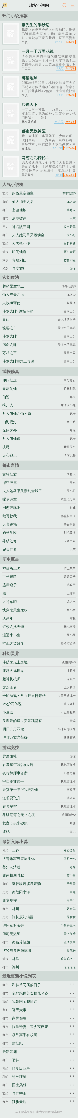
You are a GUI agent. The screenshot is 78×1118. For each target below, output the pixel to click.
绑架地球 (30, 78)
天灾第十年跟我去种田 (20, 790)
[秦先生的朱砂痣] (10, 43)
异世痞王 (19, 1093)
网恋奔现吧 (11, 508)
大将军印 (9, 602)
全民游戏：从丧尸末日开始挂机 (24, 699)
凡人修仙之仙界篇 (16, 414)
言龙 (73, 892)
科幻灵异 (10, 653)
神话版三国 (21, 227)
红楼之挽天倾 (13, 627)
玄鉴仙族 (19, 210)
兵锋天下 (30, 104)
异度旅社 (19, 268)
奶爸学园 (9, 533)
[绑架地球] (10, 96)
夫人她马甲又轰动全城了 (22, 491)
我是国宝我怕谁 (24, 1002)
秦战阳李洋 (21, 892)
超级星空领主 (23, 193)
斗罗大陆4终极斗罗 (17, 311)
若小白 (71, 875)
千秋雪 (71, 883)
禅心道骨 (70, 850)
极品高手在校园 (24, 1035)
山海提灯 (9, 422)
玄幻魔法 (10, 277)
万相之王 (9, 353)
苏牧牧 (71, 917)
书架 (5, 6)
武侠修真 (10, 371)
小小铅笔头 (68, 950)
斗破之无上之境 (15, 662)
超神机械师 (11, 679)
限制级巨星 (21, 1068)
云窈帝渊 (9, 1052)
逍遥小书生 (11, 635)
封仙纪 (17, 1043)
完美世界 (9, 549)
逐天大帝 (19, 1010)
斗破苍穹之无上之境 (18, 815)
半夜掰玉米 (68, 925)
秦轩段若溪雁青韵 (26, 884)
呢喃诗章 (9, 499)
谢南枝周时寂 (13, 875)
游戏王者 (9, 687)
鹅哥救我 (9, 516)
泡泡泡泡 (70, 967)
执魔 (6, 447)
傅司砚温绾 (11, 934)
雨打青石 (70, 251)
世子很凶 (9, 577)
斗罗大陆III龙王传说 (18, 361)
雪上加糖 (70, 933)
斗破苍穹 (9, 541)
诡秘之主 (9, 328)
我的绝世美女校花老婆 (30, 993)
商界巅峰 (19, 1018)
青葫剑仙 (19, 260)
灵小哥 (71, 235)
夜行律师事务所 (15, 773)
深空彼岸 (19, 218)
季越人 (71, 210)
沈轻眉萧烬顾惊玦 (16, 950)
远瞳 (73, 268)
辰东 (73, 218)
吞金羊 (71, 908)
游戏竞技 (10, 747)
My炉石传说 (12, 704)
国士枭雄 (19, 1085)
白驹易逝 (70, 243)
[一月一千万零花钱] (10, 69)
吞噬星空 (9, 806)
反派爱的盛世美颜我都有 (22, 721)
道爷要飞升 (11, 798)
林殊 (15, 959)
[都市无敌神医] (10, 149)
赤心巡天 (9, 455)
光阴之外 (9, 430)
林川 (15, 909)
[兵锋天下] (10, 122)
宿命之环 (9, 345)
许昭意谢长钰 (13, 925)
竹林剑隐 (70, 260)
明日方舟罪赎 (13, 729)
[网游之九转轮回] (10, 175)
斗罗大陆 (9, 336)
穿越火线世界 (13, 671)
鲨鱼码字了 (68, 958)
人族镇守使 (21, 243)
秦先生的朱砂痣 (36, 25)
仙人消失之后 (23, 202)
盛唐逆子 (9, 585)
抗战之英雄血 (13, 643)
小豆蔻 (7, 712)
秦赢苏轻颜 (21, 942)
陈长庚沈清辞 (23, 917)
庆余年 (7, 618)
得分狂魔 (19, 1077)
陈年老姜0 (69, 193)
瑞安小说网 (39, 5)
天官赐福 (9, 524)
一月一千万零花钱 (38, 51)
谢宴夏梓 (9, 901)
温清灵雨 (70, 942)
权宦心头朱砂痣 (15, 823)
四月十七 (70, 858)
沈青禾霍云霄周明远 (18, 859)
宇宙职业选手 (13, 781)
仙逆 (6, 397)
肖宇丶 (71, 900)
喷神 (15, 1060)
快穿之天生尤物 (15, 610)
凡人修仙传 (11, 439)
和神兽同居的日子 (26, 985)
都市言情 (10, 465)
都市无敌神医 (34, 131)
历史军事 (10, 559)
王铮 (15, 850)
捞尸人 (7, 405)
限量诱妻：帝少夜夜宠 (30, 1027)
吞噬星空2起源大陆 (17, 765)
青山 (6, 320)
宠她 (6, 831)
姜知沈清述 (11, 867)
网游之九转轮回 (36, 157)
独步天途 (19, 1102)
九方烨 (71, 201)
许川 (15, 967)
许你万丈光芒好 (15, 737)
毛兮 (73, 867)
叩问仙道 (19, 252)
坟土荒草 (70, 226)
